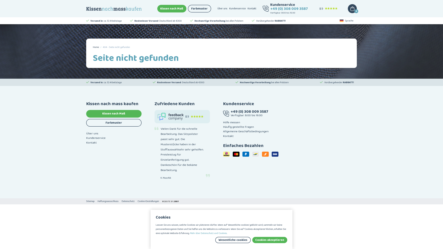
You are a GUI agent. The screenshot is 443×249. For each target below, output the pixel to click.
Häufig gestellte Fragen (238, 126)
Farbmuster (199, 8)
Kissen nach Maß (171, 8)
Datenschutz (128, 201)
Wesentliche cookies (233, 240)
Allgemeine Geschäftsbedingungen (246, 131)
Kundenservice (237, 8)
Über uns (222, 8)
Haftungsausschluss (108, 201)
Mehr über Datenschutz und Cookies (208, 233)
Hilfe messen (231, 122)
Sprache (349, 21)
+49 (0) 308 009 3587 (289, 9)
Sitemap (90, 201)
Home (96, 47)
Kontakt (251, 8)
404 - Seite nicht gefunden (116, 47)
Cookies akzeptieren (269, 240)
